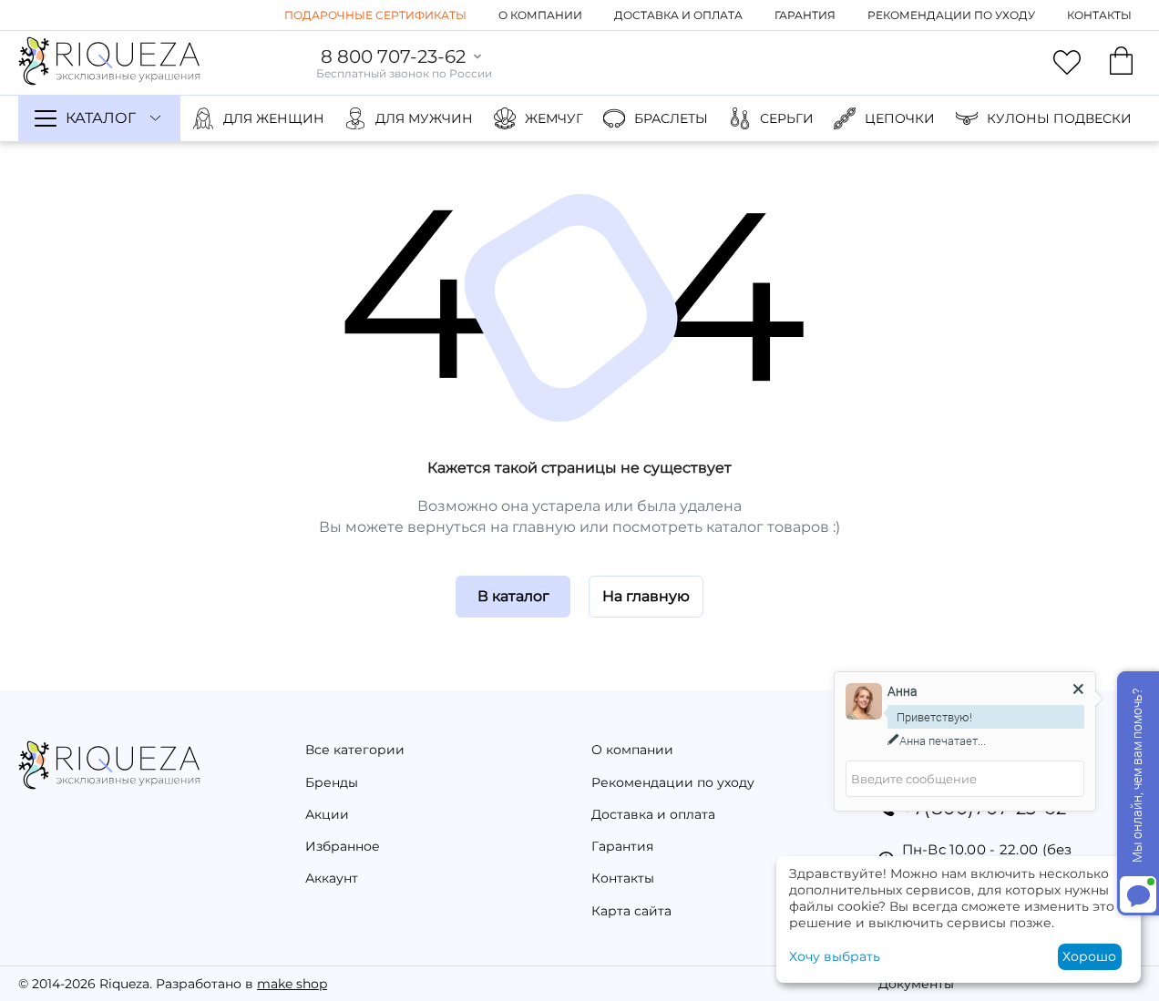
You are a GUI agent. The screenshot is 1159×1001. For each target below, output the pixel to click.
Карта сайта (631, 911)
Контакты (1099, 15)
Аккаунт (331, 878)
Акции (327, 814)
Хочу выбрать (834, 956)
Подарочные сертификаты (375, 15)
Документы (916, 983)
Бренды (331, 782)
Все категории (355, 749)
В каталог (513, 596)
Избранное (342, 846)
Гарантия (805, 15)
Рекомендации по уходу (951, 15)
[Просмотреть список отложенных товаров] (1067, 63)
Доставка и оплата (678, 15)
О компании (540, 15)
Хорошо (1089, 956)
